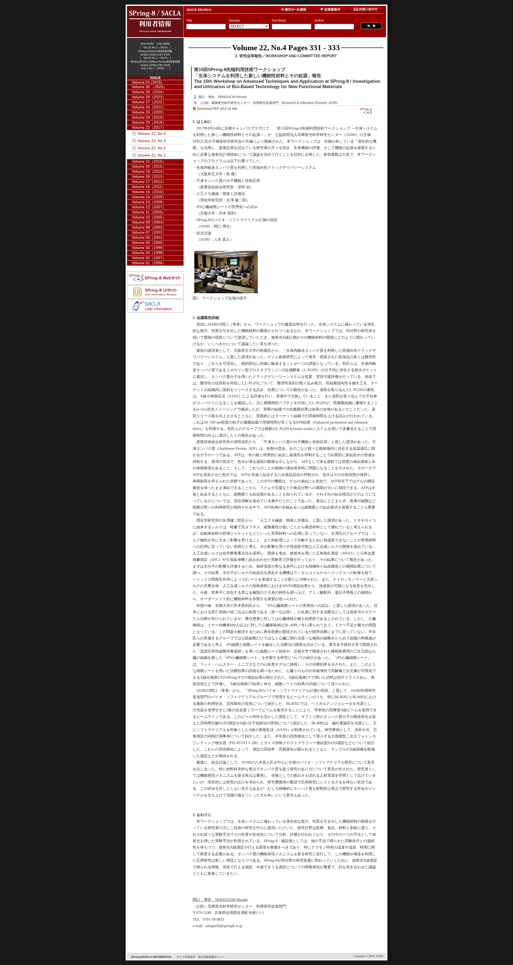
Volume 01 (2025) (147, 82)
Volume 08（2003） (149, 227)
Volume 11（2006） (149, 212)
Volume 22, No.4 (259, 47)
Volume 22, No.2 (152, 148)
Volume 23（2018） (149, 122)
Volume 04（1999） (149, 247)
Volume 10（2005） (149, 217)
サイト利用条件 (186, 956)
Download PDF (208, 109)
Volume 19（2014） (149, 171)
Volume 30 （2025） (149, 87)
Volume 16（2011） (148, 187)
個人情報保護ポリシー (211, 956)
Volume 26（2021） (149, 107)
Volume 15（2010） (149, 192)
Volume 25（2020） (149, 112)
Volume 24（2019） (149, 117)
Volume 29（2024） (149, 92)
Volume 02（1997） (149, 258)
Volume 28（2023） (149, 97)
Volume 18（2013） (149, 176)
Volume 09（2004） (149, 222)
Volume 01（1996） (149, 263)
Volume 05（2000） (149, 242)
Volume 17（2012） (149, 181)
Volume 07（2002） (149, 232)
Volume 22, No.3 (152, 141)
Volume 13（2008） (149, 202)
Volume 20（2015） (149, 166)
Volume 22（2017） (149, 127)
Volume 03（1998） (149, 253)
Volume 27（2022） (149, 102)
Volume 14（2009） (149, 197)
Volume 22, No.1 (152, 155)
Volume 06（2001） (149, 237)
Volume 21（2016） (149, 161)
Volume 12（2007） (149, 207)
